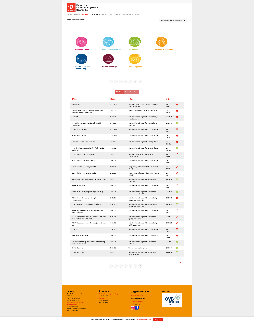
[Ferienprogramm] (134, 63)
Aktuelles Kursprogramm (76, 20)
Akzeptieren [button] (158, 320)
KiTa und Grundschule (164, 49)
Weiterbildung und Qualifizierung (82, 67)
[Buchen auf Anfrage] (108, 63)
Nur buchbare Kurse (131, 92)
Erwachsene (133, 49)
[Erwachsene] (134, 46)
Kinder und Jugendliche (111, 49)
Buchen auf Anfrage (109, 66)
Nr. (168, 99)
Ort (131, 99)
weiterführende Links (137, 301)
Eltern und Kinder (82, 49)
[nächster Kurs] (180, 78)
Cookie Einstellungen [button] (144, 320)
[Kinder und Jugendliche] (108, 46)
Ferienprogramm (135, 66)
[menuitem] (70, 14)
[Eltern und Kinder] (81, 46)
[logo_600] (82, 7)
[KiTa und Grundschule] (161, 46)
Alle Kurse (119, 92)
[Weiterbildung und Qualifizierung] (81, 63)
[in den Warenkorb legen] (177, 123)
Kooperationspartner (137, 295)
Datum (113, 99)
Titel (75, 99)
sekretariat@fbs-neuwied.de (75, 302)
